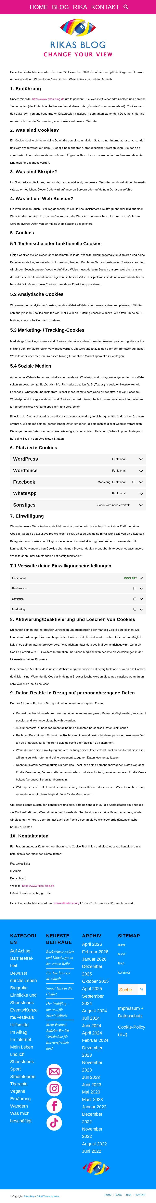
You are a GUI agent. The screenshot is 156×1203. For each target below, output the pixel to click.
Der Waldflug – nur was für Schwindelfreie (57, 1009)
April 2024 (92, 1033)
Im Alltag (18, 1032)
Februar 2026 (95, 951)
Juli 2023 (91, 1077)
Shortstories (22, 1061)
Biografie (19, 987)
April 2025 (92, 988)
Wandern (19, 1106)
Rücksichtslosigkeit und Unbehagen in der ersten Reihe (60, 957)
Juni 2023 (91, 1084)
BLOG (121, 954)
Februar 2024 (95, 1040)
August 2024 (94, 1010)
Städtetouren (22, 1076)
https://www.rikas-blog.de (48, 99)
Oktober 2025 (95, 981)
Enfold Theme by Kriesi (48, 1196)
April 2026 (92, 944)
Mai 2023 (91, 1092)
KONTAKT (124, 972)
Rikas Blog (29, 1196)
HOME (122, 945)
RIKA (121, 963)
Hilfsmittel (19, 1024)
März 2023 (92, 1099)
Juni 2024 (91, 1025)
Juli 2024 (91, 1018)
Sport (15, 1069)
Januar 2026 (94, 959)
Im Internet (20, 1039)
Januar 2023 (94, 1106)
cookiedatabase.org (66, 903)
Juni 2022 (91, 1151)
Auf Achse (20, 950)
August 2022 (94, 1143)
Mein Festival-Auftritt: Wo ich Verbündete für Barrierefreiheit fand (57, 1036)
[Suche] (124, 7)
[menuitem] (39, 7)
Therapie (18, 1083)
